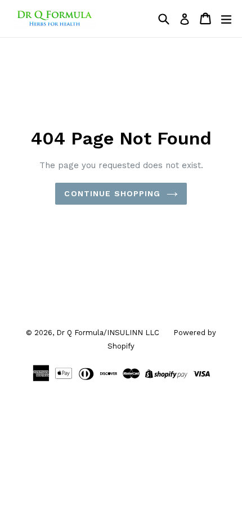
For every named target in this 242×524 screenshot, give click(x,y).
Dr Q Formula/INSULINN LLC (107, 332)
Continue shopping (112, 193)
